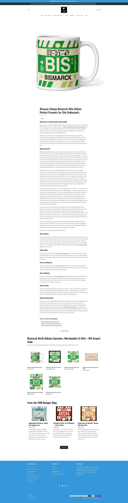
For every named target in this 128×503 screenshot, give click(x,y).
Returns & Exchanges (32, 469)
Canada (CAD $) (32, 497)
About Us (54, 466)
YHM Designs (88, 498)
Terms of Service (31, 474)
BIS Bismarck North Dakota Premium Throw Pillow (91, 368)
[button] (28, 9)
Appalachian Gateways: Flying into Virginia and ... (38, 424)
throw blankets (59, 276)
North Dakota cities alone (69, 307)
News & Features (56, 471)
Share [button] (42, 118)
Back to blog (64, 331)
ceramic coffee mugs (61, 253)
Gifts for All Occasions (32, 478)
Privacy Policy (30, 466)
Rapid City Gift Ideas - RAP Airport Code (51, 323)
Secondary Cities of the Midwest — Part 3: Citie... (63, 424)
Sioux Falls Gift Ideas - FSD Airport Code (51, 325)
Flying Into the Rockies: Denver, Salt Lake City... (88, 424)
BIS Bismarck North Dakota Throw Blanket (35, 392)
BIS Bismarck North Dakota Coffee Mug (34, 367)
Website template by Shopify (96, 498)
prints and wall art (60, 265)
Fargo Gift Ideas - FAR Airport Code (50, 321)
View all (64, 447)
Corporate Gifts (30, 481)
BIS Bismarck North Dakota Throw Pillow (53, 392)
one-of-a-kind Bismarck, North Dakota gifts (74, 127)
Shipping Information (32, 471)
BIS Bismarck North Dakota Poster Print (71, 367)
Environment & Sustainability (58, 474)
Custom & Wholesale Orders (33, 476)
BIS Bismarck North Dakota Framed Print (53, 367)
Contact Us (54, 469)
